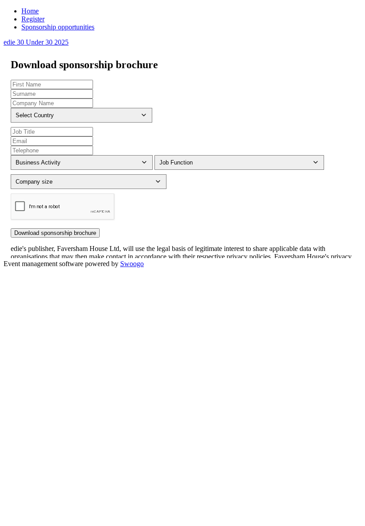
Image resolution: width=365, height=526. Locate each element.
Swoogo (132, 263)
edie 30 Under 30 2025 (36, 42)
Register (33, 19)
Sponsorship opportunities (57, 27)
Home (30, 11)
